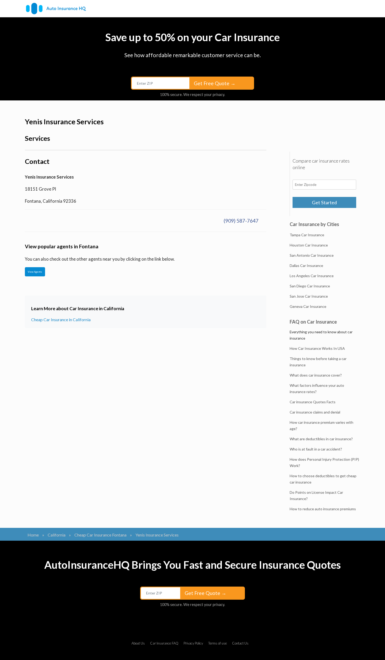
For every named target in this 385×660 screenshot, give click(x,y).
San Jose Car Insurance (309, 296)
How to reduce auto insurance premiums (323, 509)
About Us (138, 643)
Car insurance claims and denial (315, 412)
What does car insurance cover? (316, 375)
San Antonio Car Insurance (312, 255)
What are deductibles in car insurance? (321, 439)
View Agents (35, 271)
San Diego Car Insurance (310, 286)
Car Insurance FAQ (164, 643)
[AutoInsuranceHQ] (56, 8)
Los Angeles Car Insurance (312, 275)
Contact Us (240, 643)
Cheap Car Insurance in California (61, 319)
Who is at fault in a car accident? (316, 449)
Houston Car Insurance (309, 245)
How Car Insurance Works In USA (317, 348)
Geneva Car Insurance (308, 306)
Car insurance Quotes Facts (313, 402)
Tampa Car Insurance (307, 235)
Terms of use (217, 643)
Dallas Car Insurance (306, 265)
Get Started (324, 202)
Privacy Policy (193, 643)
